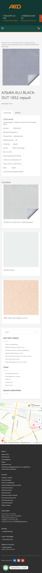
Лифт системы (6, 505)
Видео (3, 462)
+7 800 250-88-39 (7, 547)
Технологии (9, 385)
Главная (4, 43)
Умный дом (8, 382)
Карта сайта (5, 454)
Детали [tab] (17, 113)
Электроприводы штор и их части (16, 362)
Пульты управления (11, 344)
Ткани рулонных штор (12, 359)
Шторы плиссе (6, 493)
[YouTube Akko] (22, 560)
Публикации (5, 457)
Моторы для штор (7, 500)
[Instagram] (18, 560)
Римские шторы (7, 490)
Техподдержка (6, 459)
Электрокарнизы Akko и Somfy (11, 485)
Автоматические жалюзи (9, 495)
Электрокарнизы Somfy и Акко (14, 347)
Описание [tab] (7, 113)
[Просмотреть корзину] (38, 28)
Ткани (22, 44)
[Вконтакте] (14, 560)
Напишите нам (6, 464)
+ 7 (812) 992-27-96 (7, 539)
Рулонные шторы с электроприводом (17, 350)
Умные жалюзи (6, 480)
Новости (7, 379)
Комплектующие (7, 503)
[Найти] (36, 332)
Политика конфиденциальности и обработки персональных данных (16, 468)
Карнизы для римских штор (14, 353)
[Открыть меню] (3, 29)
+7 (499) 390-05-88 (7, 531)
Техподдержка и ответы (12, 376)
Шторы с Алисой (7, 477)
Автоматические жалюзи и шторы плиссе (18, 356)
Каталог (10, 43)
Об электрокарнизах (11, 373)
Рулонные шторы (7, 488)
